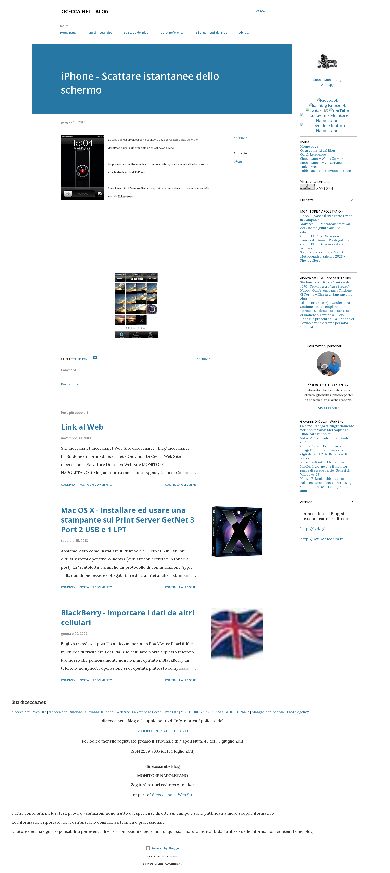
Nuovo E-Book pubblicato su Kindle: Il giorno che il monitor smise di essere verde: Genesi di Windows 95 (325, 468)
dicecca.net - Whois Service (321, 158)
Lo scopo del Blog (136, 32)
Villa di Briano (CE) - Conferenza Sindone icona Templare (325, 305)
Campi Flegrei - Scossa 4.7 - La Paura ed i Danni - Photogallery (324, 238)
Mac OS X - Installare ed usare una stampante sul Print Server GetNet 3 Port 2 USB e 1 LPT (127, 520)
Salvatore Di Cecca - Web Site (155, 712)
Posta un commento (77, 384)
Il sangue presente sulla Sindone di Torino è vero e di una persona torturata (327, 323)
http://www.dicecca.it (321, 538)
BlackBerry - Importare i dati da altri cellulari (127, 617)
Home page (68, 32)
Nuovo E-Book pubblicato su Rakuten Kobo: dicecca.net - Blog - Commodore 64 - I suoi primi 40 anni (327, 484)
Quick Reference (171, 32)
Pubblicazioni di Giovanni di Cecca (326, 171)
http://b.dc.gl (313, 528)
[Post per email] (95, 359)
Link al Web (82, 427)
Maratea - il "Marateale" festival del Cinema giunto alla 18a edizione (325, 228)
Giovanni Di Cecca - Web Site (107, 712)
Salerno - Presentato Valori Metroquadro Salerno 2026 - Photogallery (322, 256)
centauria (173, 856)
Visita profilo (329, 408)
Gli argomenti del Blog (211, 32)
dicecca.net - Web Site (29, 712)
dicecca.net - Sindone (66, 712)
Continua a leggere (180, 484)
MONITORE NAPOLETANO (202, 712)
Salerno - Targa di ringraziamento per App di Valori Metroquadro (327, 428)
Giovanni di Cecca (329, 384)
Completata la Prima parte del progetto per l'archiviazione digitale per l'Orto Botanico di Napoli (323, 452)
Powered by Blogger (165, 848)
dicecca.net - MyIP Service (321, 163)
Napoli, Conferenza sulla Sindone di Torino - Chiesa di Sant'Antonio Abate (326, 294)
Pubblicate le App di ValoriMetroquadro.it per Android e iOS (326, 438)
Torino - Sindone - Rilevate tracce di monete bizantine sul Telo (326, 313)
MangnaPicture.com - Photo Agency (280, 712)
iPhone (238, 161)
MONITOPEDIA (237, 712)
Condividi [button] (241, 138)
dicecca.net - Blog (84, 11)
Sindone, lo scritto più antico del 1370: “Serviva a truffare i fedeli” (325, 284)
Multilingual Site (100, 32)
